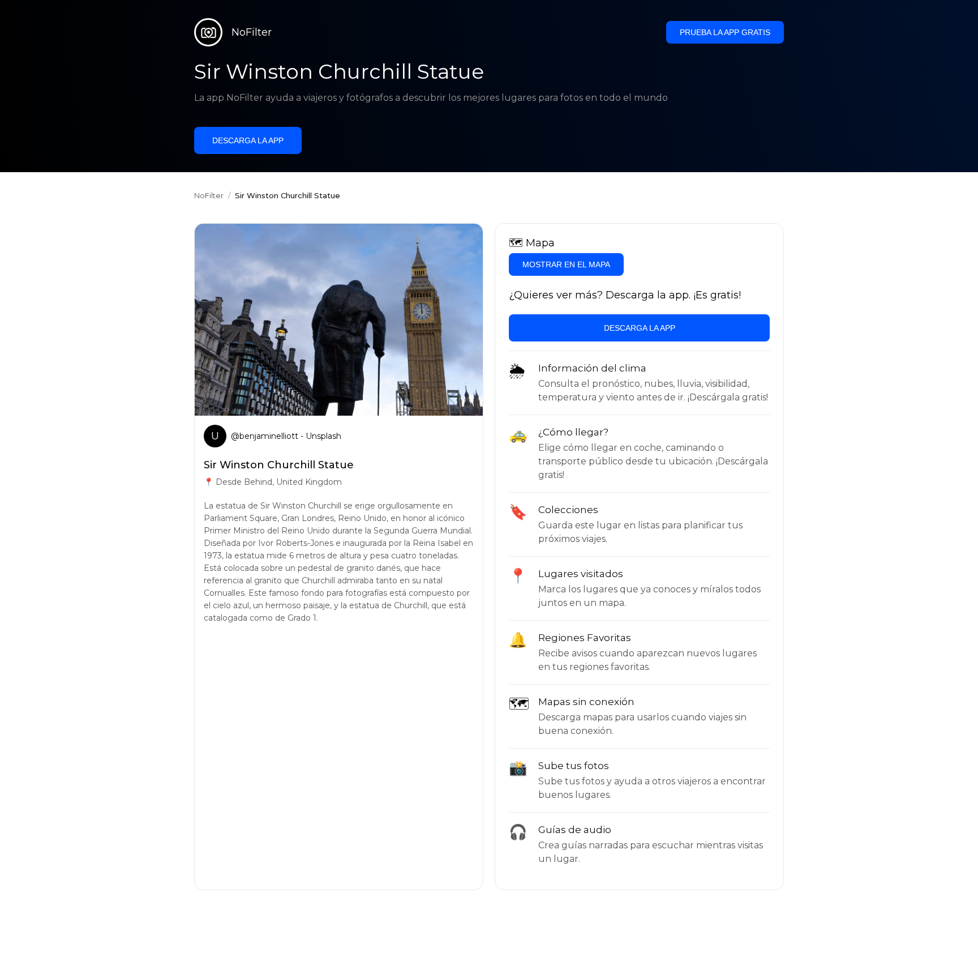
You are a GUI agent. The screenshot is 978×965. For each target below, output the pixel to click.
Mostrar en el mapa (566, 264)
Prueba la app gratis (725, 32)
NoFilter (209, 195)
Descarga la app (248, 140)
